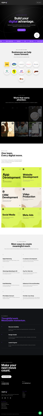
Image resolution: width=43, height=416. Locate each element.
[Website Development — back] (31, 177)
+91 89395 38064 (5, 383)
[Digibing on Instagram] (2, 398)
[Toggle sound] (26, 123)
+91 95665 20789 (5, 384)
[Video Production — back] (31, 197)
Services (24, 394)
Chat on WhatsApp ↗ (6, 376)
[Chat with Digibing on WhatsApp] (10, 398)
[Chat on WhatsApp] (40, 413)
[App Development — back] (11, 177)
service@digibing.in (26, 383)
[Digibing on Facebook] (5, 398)
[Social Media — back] (11, 217)
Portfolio (24, 395)
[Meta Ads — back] (31, 217)
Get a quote (39, 2)
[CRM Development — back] (11, 197)
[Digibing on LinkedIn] (7, 398)
